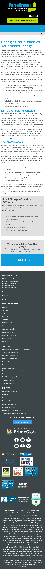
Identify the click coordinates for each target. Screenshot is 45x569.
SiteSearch (34, 515)
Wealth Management (8, 383)
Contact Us (5, 341)
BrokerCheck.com (8, 296)
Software (5, 313)
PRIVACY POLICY (13, 515)
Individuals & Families (9, 398)
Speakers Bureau (7, 374)
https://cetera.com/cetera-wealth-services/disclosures (19, 545)
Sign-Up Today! (22, 423)
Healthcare (5, 395)
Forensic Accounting (8, 362)
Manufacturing (6, 401)
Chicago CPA (6, 307)
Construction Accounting (10, 392)
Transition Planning (8, 380)
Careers (4, 326)
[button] (41, 28)
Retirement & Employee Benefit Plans (14, 371)
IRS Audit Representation (10, 356)
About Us (5, 320)
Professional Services (9, 407)
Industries (5, 316)
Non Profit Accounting (9, 404)
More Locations (7, 292)
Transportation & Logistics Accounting (14, 413)
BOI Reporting (6, 338)
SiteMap (25, 515)
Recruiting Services (8, 368)
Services (5, 310)
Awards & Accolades (8, 329)
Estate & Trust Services (9, 359)
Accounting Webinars (9, 335)
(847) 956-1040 (7, 283)
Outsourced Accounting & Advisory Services (16, 349)
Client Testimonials (8, 332)
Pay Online (5, 300)
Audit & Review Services (10, 352)
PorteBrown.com (32, 511)
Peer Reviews (6, 365)
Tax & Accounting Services (10, 377)
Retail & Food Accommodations (12, 410)
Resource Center (7, 323)
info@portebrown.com (9, 287)
